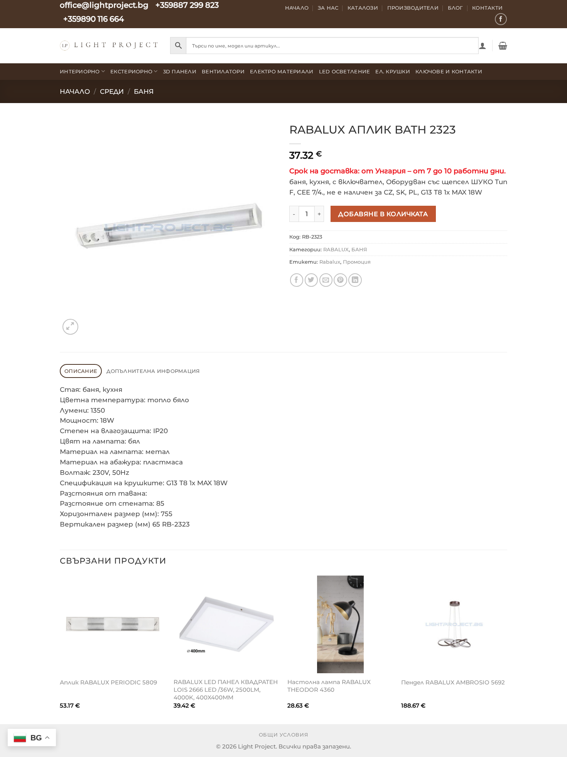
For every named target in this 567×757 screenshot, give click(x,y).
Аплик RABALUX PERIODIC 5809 (108, 682)
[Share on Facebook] (297, 280)
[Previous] (60, 649)
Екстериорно (131, 71)
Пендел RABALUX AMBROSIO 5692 (453, 682)
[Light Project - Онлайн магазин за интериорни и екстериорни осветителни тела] (109, 45)
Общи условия (284, 735)
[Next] (507, 649)
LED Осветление (344, 71)
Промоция (357, 262)
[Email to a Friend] (326, 280)
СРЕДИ (112, 91)
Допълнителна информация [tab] (153, 371)
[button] (482, 45)
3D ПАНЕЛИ (179, 71)
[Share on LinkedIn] (355, 280)
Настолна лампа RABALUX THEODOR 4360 (329, 685)
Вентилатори (223, 71)
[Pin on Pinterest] (340, 280)
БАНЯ (144, 91)
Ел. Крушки (392, 71)
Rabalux (329, 262)
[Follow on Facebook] (501, 19)
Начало (297, 8)
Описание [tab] (80, 371)
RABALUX (336, 249)
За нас (328, 8)
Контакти (487, 8)
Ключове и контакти (448, 71)
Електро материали (282, 71)
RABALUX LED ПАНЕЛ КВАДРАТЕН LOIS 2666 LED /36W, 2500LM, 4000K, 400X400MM (226, 689)
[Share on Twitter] (311, 280)
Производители (413, 8)
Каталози (363, 8)
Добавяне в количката (383, 214)
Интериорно (80, 71)
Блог (455, 8)
